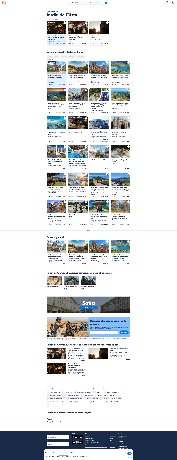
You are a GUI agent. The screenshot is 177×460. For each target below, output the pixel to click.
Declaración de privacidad (66, 339)
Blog (111, 440)
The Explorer (112, 447)
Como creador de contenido (122, 440)
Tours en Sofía (84, 429)
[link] (56, 33)
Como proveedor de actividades (123, 436)
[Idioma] (167, 2)
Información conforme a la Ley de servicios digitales (96, 447)
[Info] (60, 20)
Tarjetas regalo (113, 444)
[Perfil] (172, 2)
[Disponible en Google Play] (77, 437)
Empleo (111, 438)
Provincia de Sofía (61, 429)
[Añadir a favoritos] (65, 22)
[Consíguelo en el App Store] (77, 442)
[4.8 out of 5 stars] (51, 422)
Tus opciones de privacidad (91, 442)
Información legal (89, 438)
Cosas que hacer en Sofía (73, 429)
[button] (56, 33)
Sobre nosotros (113, 436)
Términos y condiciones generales (92, 444)
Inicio (48, 429)
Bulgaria (53, 429)
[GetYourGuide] (4, 3)
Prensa (111, 442)
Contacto (87, 436)
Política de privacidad (89, 440)
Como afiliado (122, 443)
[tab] (57, 388)
